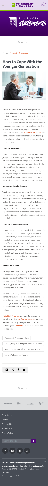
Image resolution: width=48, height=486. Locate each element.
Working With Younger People (16, 355)
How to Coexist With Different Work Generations (23, 349)
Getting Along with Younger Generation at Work (23, 343)
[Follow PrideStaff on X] (27, 453)
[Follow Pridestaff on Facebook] (5, 453)
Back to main (26, 42)
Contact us (19, 325)
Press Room (7, 415)
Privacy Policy (7, 433)
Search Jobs (43, 4)
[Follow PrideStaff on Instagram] (20, 453)
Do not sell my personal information (13, 476)
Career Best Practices (19, 53)
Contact (5, 419)
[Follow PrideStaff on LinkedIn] (12, 453)
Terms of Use (7, 428)
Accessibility (7, 424)
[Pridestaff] (23, 5)
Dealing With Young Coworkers (17, 338)
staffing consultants (26, 319)
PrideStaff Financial (32, 132)
